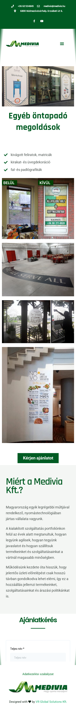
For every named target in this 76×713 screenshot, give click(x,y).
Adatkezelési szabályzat (38, 674)
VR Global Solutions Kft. (51, 702)
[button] (62, 43)
